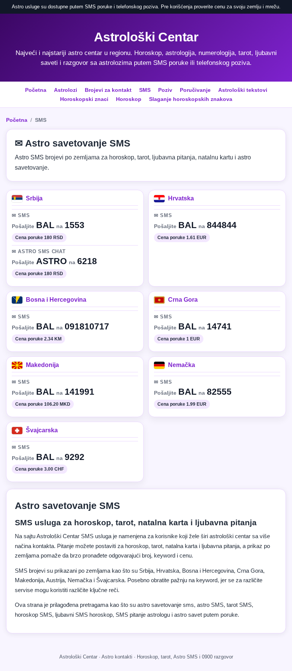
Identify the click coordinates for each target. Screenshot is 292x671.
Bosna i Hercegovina (56, 299)
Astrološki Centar (146, 37)
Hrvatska (181, 198)
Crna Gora (183, 299)
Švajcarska (42, 430)
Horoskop (128, 99)
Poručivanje (195, 90)
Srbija (34, 198)
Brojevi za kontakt (108, 90)
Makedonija (42, 365)
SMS (145, 90)
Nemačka (181, 365)
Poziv (165, 90)
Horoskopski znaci (84, 99)
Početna (35, 90)
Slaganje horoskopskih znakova (190, 99)
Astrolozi (65, 90)
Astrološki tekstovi (242, 90)
